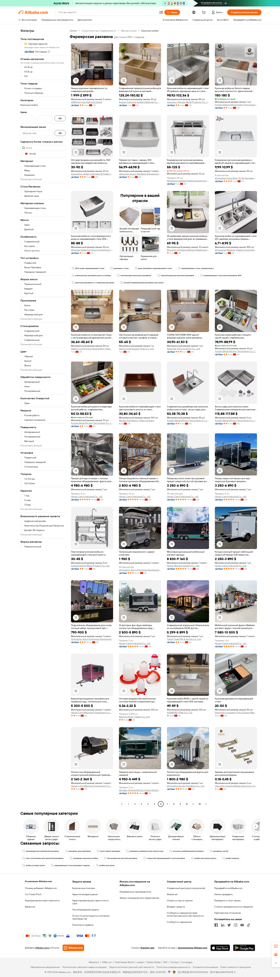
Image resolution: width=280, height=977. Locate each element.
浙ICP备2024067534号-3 (222, 972)
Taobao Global (153, 962)
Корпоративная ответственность (42, 900)
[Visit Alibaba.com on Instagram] (236, 925)
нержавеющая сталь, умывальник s (197, 268)
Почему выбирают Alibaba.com (41, 888)
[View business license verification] (169, 972)
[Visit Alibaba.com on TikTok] (249, 925)
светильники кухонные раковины (135, 275)
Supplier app (147, 947)
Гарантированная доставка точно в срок (90, 902)
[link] (276, 946)
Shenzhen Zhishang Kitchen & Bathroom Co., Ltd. (188, 250)
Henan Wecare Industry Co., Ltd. (183, 565)
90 (199, 804)
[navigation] (43, 417)
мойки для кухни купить (205, 858)
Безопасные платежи (83, 888)
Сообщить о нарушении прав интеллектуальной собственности (185, 914)
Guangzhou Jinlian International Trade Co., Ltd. (92, 174)
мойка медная (232, 858)
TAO (165, 962)
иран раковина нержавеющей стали (155, 268)
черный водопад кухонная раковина (177, 275)
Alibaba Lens (42, 947)
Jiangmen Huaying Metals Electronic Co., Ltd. (236, 786)
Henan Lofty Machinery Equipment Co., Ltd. (92, 712)
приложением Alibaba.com (192, 947)
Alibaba (73, 30)
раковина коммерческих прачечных (146, 851)
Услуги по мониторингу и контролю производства (91, 917)
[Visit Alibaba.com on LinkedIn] (223, 925)
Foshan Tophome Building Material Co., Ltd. (140, 102)
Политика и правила (82, 925)
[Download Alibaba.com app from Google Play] (244, 948)
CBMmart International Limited (86, 102)
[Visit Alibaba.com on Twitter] (229, 925)
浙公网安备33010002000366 (193, 972)
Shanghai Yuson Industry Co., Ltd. (183, 348)
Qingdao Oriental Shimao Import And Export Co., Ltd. (140, 790)
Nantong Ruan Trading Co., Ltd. (134, 716)
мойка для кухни (107, 865)
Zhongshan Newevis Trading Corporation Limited (236, 250)
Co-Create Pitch (33, 894)
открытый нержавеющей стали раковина (166, 858)
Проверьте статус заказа (227, 900)
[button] (161, 12)
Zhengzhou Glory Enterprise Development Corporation (140, 570)
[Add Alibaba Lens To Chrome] (73, 948)
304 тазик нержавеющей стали (89, 268)
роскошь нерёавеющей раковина (188, 851)
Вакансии (30, 906)
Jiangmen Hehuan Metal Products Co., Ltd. (188, 102)
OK (60, 118)
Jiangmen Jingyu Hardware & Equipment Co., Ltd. (140, 174)
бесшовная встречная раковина (122, 858)
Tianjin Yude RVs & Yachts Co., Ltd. (184, 639)
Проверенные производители (135, 891)
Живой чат (172, 894)
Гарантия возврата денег (85, 894)
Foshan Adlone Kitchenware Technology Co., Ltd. (236, 104)
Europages (187, 962)
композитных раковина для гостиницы (93, 275)
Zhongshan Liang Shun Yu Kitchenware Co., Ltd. (236, 178)
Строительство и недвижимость (99, 30)
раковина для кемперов (80, 851)
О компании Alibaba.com (38, 881)
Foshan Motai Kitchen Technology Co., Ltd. (236, 351)
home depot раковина (110, 851)
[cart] (204, 13)
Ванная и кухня (128, 30)
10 (187, 804)
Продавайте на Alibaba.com (228, 888)
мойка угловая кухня (35, 865)
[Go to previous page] (122, 804)
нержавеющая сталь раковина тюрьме (72, 865)
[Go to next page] (206, 804)
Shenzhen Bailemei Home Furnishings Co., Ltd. (92, 250)
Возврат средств (176, 906)
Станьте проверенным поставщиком (233, 906)
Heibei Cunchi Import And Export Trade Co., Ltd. (92, 348)
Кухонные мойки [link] (150, 30)
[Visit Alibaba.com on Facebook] (216, 925)
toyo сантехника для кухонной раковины (45, 858)
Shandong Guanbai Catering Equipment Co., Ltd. (188, 180)
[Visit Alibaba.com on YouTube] (242, 925)
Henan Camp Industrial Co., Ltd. (87, 496)
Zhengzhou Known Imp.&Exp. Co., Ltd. (185, 786)
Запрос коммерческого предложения (139, 898)
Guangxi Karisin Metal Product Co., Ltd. (90, 565)
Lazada (140, 962)
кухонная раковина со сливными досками (94, 282)
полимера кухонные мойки (85, 858)
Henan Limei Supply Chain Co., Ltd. (136, 348)
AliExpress (94, 962)
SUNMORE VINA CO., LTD (179, 712)
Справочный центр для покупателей (186, 888)
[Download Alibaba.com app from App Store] (220, 948)
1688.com (107, 962)
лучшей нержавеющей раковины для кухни (143, 282)
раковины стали (121, 268)
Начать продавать (223, 894)
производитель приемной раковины (42, 851)
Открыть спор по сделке (180, 900)
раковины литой (220, 851)
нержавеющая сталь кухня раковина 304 (222, 275)
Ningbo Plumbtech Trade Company (136, 420)
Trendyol (174, 962)
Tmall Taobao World (124, 962)
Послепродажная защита (85, 909)
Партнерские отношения (227, 913)
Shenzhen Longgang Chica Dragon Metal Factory (236, 712)
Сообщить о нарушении (179, 922)
